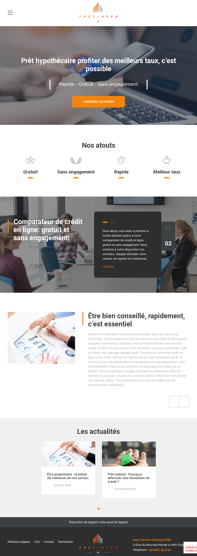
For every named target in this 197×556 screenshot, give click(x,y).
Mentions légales (19, 541)
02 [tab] (168, 243)
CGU (37, 541)
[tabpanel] (98, 245)
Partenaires (65, 541)
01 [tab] (168, 228)
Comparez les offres (98, 101)
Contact (49, 541)
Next (184, 401)
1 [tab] (99, 509)
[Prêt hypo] (98, 13)
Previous (174, 401)
